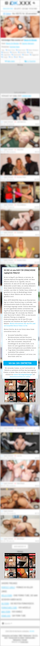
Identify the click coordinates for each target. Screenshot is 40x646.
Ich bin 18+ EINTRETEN (20, 363)
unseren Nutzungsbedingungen (22, 374)
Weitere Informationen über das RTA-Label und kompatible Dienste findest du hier (19, 324)
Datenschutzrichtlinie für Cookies (20, 377)
